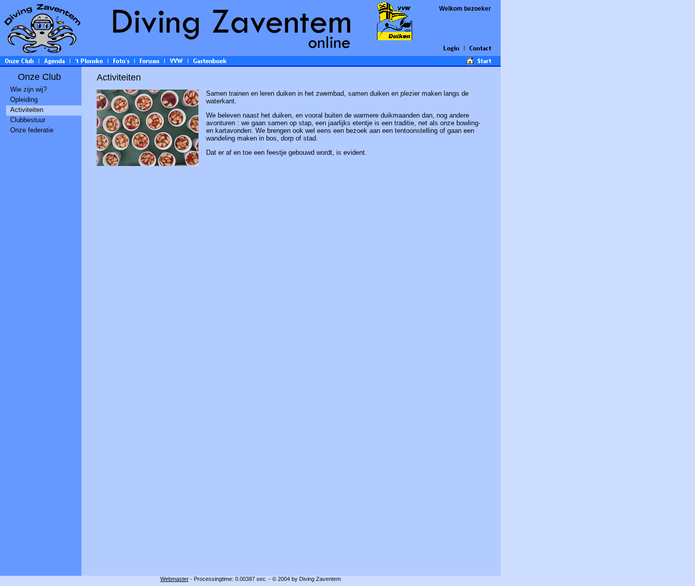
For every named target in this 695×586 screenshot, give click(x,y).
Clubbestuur (27, 120)
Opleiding (24, 99)
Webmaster (174, 579)
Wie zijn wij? (28, 89)
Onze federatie (31, 130)
